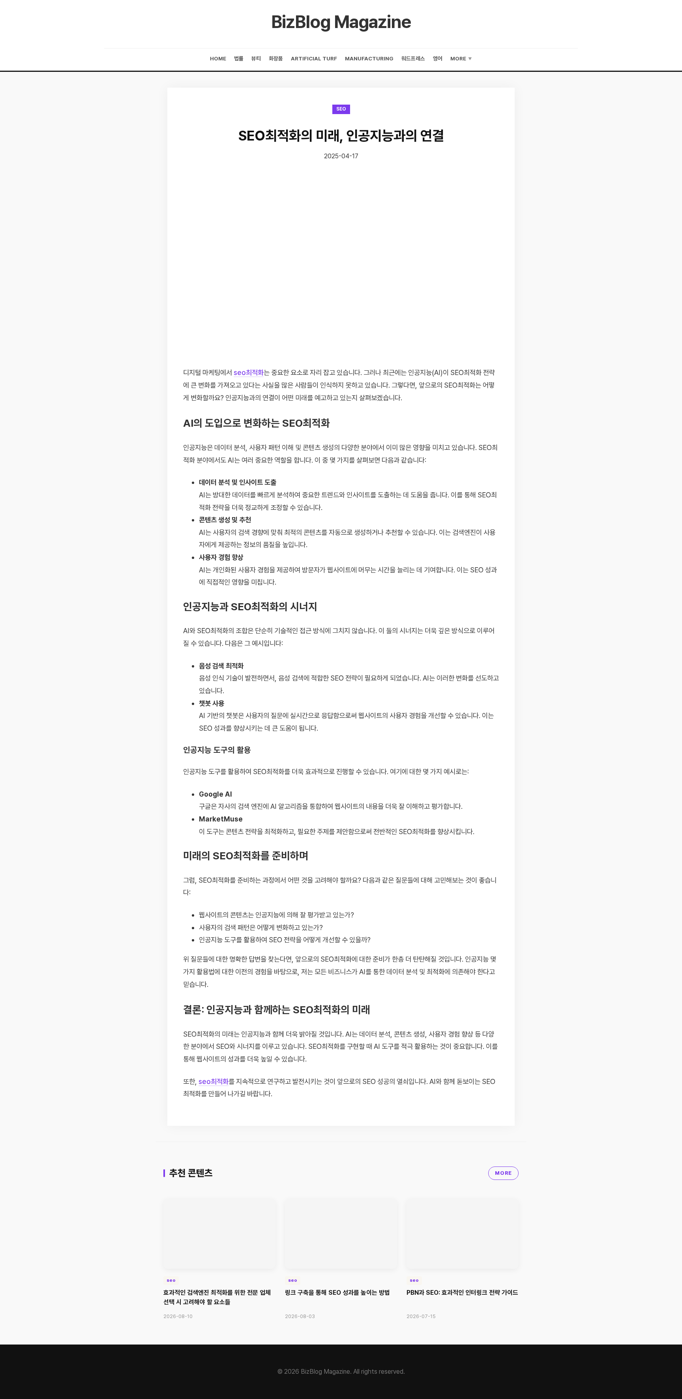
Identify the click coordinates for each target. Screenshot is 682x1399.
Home (218, 58)
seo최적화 (249, 372)
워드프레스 (413, 58)
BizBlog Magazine (341, 21)
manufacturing (369, 58)
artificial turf (314, 58)
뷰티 (256, 58)
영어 (437, 58)
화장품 (276, 58)
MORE (503, 1173)
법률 (239, 58)
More (461, 58)
